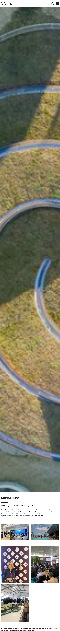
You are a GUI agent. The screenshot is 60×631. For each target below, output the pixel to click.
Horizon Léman (44, 514)
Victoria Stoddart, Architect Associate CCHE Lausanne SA (25, 512)
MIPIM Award (51, 628)
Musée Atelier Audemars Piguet (25, 628)
